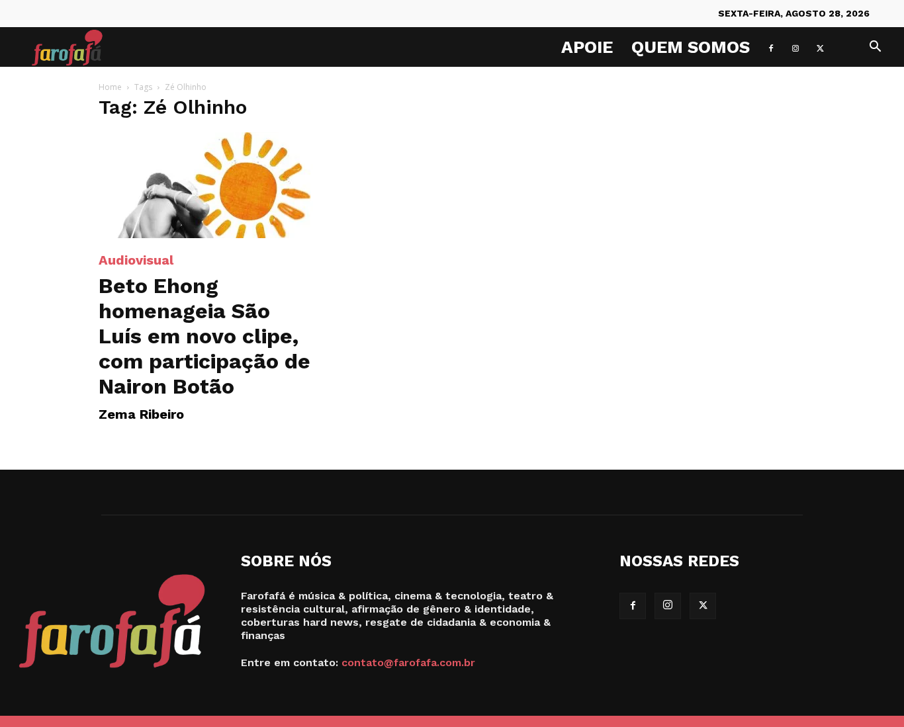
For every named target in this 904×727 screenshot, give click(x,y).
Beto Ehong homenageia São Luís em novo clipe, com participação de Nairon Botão (204, 336)
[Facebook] (771, 47)
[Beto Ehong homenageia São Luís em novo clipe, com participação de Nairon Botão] (206, 185)
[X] (820, 47)
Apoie (587, 47)
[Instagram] (795, 47)
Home (110, 87)
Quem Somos (690, 47)
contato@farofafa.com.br (408, 662)
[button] (875, 48)
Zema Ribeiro (141, 414)
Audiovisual (136, 260)
